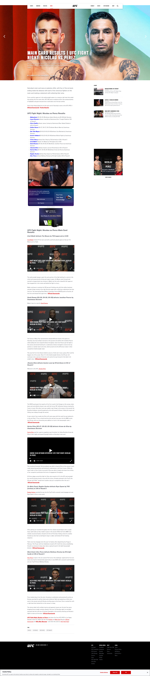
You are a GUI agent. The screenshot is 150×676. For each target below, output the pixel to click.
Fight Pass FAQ (110, 647)
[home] (75, 6)
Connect (92, 6)
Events (31, 6)
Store (92, 657)
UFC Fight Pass (65, 621)
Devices (109, 649)
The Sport (93, 647)
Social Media (102, 645)
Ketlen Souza (34, 127)
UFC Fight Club (94, 659)
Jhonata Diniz (34, 148)
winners (29, 630)
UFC (92, 645)
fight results (42, 630)
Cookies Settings (104, 672)
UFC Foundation (95, 649)
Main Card (57, 619)
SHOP (113, 6)
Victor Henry (34, 139)
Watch (98, 6)
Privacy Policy (118, 649)
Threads (101, 651)
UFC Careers (94, 651)
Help (108, 645)
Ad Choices (117, 651)
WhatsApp (101, 653)
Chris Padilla (34, 123)
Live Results (35, 630)
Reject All (115, 672)
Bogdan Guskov (31, 492)
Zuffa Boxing (106, 6)
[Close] (147, 672)
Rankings (38, 6)
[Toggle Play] (31, 268)
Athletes (45, 6)
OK (126, 672)
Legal (116, 645)
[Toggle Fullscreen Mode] (71, 268)
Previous (5, 36)
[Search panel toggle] (117, 6)
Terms (116, 647)
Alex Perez (33, 156)
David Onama (34, 143)
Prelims (50, 619)
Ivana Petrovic (34, 119)
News (51, 6)
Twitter (101, 659)
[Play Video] (51, 258)
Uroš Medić (30, 240)
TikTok (100, 657)
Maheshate (33, 117)
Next (145, 36)
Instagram (101, 649)
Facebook (101, 647)
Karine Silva (34, 150)
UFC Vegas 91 (49, 630)
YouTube (101, 655)
